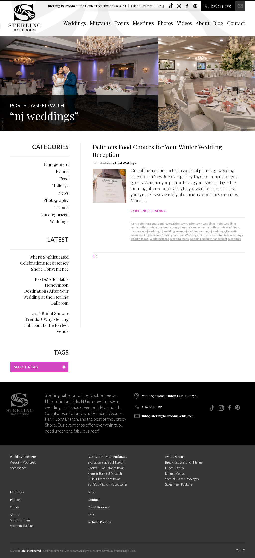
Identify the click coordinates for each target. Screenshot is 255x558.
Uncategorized (54, 214)
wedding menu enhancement (208, 238)
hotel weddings (227, 223)
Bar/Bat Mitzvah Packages (107, 456)
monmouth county (142, 227)
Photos (165, 23)
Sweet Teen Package (178, 484)
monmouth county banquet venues (178, 227)
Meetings (143, 23)
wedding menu (179, 238)
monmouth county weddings (220, 227)
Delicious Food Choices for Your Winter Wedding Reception (157, 150)
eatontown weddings (202, 223)
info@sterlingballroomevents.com (168, 416)
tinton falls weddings (229, 235)
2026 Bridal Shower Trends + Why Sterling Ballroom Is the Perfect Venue (46, 322)
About (202, 23)
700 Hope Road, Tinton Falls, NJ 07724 (170, 396)
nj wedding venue (172, 231)
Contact (236, 23)
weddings (234, 238)
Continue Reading (148, 211)
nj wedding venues (196, 231)
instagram (179, 6)
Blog (218, 23)
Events (121, 23)
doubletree (165, 223)
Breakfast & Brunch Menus (184, 462)
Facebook (187, 6)
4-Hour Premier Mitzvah (104, 479)
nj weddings (217, 231)
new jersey (137, 231)
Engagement (56, 164)
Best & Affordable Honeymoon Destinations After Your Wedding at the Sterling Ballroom (46, 291)
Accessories (18, 468)
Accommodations (22, 526)
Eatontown (180, 223)
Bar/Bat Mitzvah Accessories (108, 484)
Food (118, 163)
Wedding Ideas (159, 238)
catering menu (147, 223)
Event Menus (174, 456)
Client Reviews (141, 6)
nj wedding (152, 231)
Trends (62, 207)
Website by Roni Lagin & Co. (120, 550)
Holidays (60, 185)
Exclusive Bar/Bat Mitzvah (106, 462)
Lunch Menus (174, 468)
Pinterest (195, 6)
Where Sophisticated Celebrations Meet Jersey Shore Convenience (44, 263)
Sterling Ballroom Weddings (180, 235)
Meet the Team (20, 520)
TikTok (171, 6)
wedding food (140, 238)
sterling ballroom (150, 235)
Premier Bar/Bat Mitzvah (105, 473)
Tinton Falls (207, 235)
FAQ (161, 6)
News (63, 193)
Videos (184, 23)
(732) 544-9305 (221, 6)
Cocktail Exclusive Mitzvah (106, 468)
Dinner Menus (175, 473)
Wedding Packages (23, 456)
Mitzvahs (100, 23)
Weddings (75, 23)
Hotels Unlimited (30, 550)
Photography (56, 200)
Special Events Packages (182, 479)
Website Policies (99, 522)
